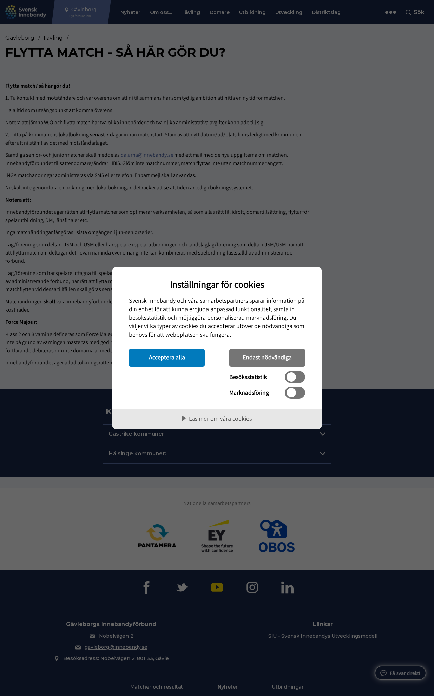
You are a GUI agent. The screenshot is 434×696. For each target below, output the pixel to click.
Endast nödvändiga (267, 357)
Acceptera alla (167, 357)
